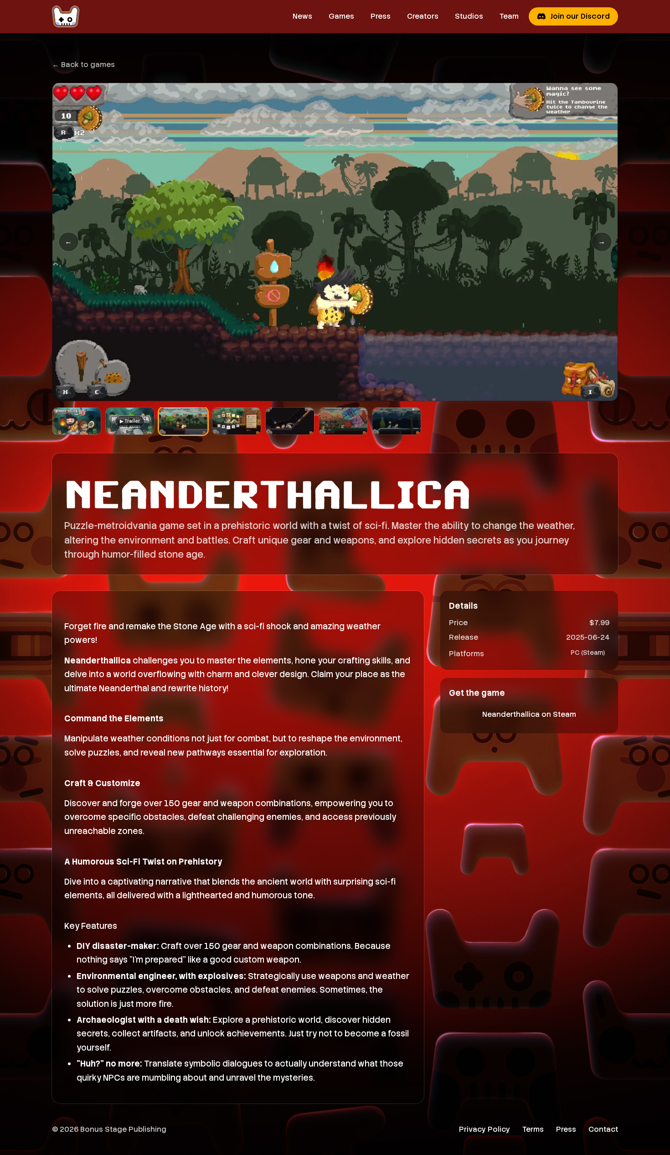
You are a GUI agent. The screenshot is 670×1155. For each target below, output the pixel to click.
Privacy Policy (484, 1129)
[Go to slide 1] (76, 421)
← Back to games (83, 64)
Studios (469, 16)
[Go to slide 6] (343, 421)
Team (509, 16)
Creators (422, 16)
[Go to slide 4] (236, 421)
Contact (603, 1129)
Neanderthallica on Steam (529, 714)
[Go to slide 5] (289, 421)
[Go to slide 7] (396, 421)
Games (341, 16)
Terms (533, 1129)
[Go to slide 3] (183, 421)
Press (381, 16)
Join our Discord (580, 16)
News (302, 16)
